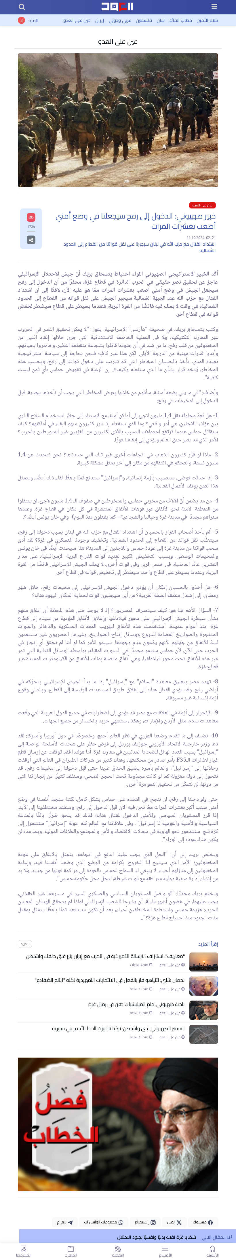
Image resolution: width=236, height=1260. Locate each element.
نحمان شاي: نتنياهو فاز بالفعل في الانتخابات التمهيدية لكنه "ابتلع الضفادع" (110, 980)
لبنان (161, 20)
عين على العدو (77, 20)
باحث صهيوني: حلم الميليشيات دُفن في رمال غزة (136, 1004)
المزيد (33, 20)
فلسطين (144, 20)
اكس (171, 1222)
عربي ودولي (120, 20)
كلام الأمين (207, 20)
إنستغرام (142, 1222)
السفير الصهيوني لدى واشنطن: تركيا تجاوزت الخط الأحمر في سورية (118, 1028)
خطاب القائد (180, 20)
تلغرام (62, 1222)
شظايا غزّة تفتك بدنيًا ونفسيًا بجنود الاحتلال (156, 1237)
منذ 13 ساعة (139, 989)
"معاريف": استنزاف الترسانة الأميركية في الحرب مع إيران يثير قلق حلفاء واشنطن (105, 956)
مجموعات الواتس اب (101, 1222)
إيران (99, 20)
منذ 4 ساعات (139, 964)
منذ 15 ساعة (139, 1013)
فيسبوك (200, 1222)
